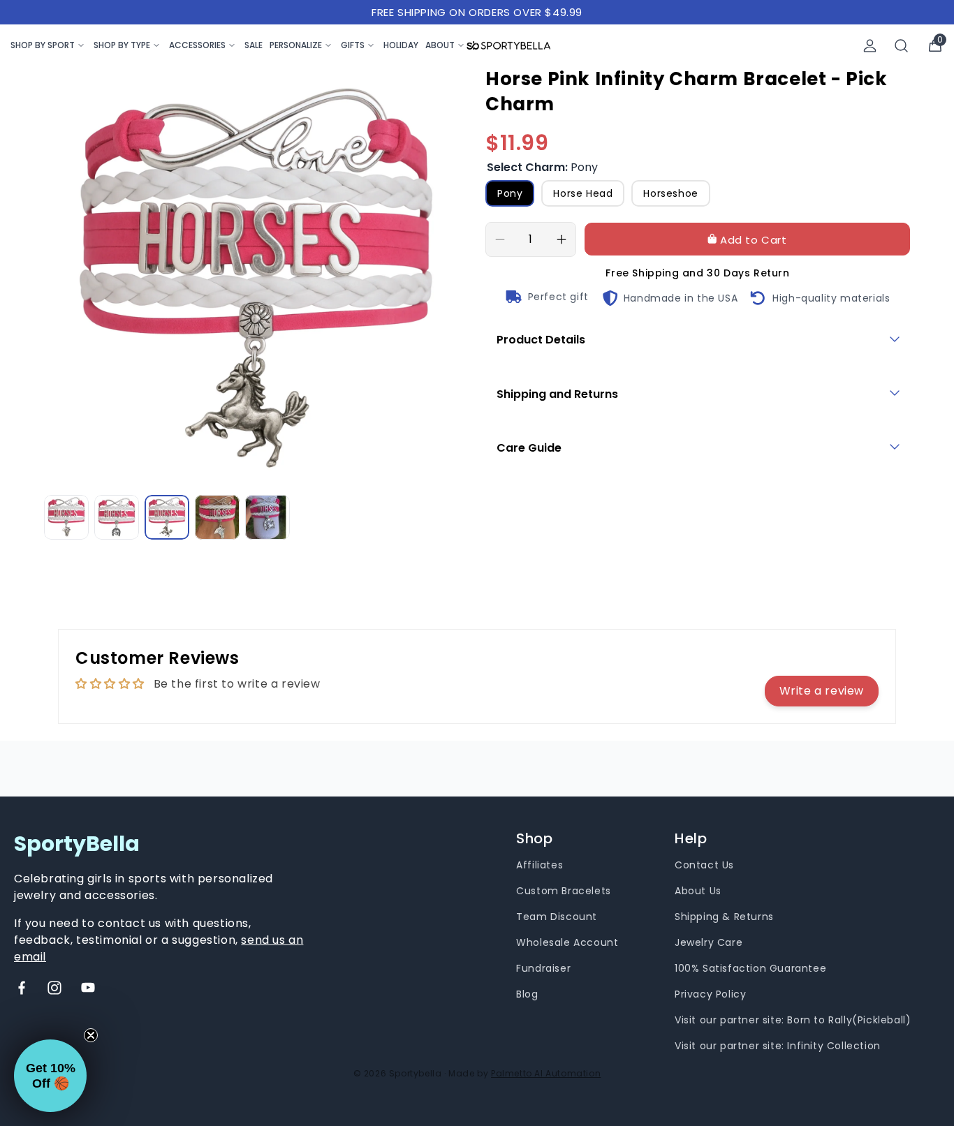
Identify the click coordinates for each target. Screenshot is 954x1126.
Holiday (400, 45)
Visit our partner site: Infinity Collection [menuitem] (778, 1046)
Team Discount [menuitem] (556, 917)
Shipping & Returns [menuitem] (724, 917)
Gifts (353, 45)
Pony (509, 193)
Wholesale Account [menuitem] (567, 942)
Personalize (296, 45)
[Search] (901, 45)
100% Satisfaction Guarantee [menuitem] (750, 968)
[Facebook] (21, 987)
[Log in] (869, 45)
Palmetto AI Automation (546, 1073)
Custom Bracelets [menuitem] (563, 891)
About (440, 45)
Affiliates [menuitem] (539, 865)
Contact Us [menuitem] (704, 865)
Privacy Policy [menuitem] (710, 994)
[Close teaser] (91, 1035)
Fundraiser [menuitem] (543, 968)
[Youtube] (88, 987)
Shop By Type (122, 45)
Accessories (197, 45)
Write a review (821, 691)
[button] (50, 1075)
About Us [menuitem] (698, 891)
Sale (253, 45)
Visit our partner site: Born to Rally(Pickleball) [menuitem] (793, 1020)
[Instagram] (54, 987)
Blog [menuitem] (527, 994)
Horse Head (582, 193)
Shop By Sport (42, 45)
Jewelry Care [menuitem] (708, 942)
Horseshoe (670, 193)
